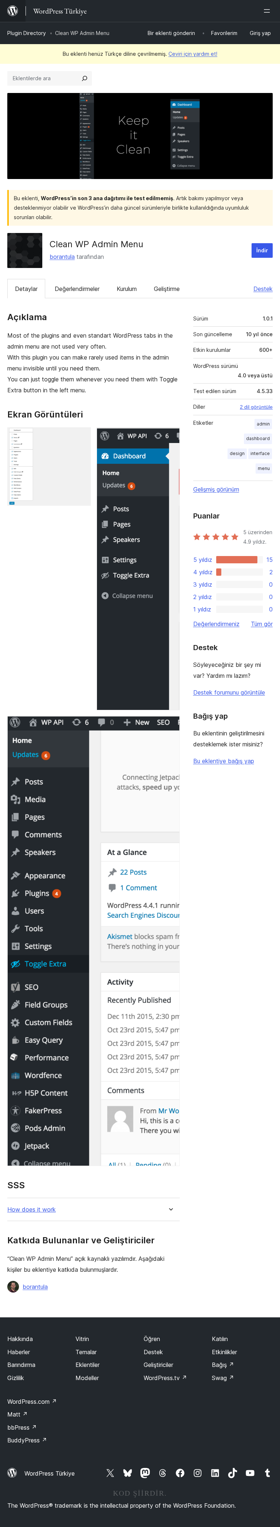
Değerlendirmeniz (216, 623)
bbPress (22, 1427)
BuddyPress (27, 1440)
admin (263, 424)
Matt (17, 1414)
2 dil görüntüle (256, 407)
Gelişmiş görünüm (216, 489)
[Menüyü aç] (268, 11)
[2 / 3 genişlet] (170, 437)
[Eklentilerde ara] (84, 78)
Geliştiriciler (158, 1364)
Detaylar (26, 288)
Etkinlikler (224, 1352)
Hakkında (20, 1339)
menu (264, 468)
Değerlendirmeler (77, 288)
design (237, 453)
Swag (223, 1378)
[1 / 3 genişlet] (81, 437)
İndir (262, 250)
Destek (263, 288)
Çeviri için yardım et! (192, 54)
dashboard (258, 438)
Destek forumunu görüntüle (229, 692)
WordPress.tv (165, 1378)
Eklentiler (87, 1364)
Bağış (223, 1364)
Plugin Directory (26, 33)
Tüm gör (262, 623)
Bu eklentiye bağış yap (223, 761)
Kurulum (127, 288)
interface (260, 453)
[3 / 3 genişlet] (170, 726)
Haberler (18, 1352)
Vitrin (82, 1339)
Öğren (152, 1339)
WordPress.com (32, 1401)
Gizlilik (15, 1378)
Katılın (220, 1339)
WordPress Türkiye (49, 1473)
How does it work (31, 1209)
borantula (62, 256)
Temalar (86, 1352)
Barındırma (21, 1364)
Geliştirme (167, 288)
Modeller (87, 1378)
